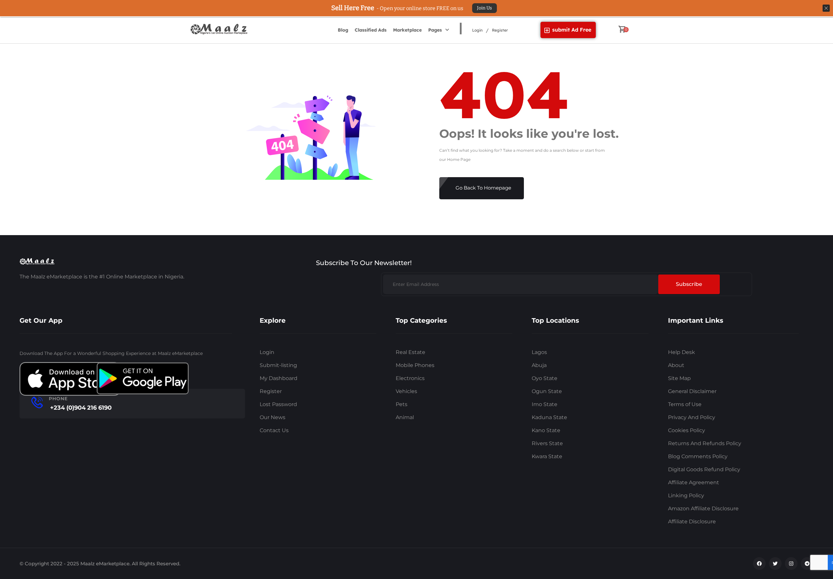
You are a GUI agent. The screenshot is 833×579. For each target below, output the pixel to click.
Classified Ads (371, 30)
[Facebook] (759, 563)
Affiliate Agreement (693, 482)
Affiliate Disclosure (692, 521)
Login (477, 30)
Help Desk (681, 352)
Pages (435, 30)
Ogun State (547, 391)
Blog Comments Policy (698, 456)
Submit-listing (278, 365)
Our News (272, 417)
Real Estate (410, 352)
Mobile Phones (415, 365)
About (676, 365)
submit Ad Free (571, 29)
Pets (401, 404)
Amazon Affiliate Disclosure (703, 508)
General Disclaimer (692, 391)
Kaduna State (549, 417)
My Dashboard (278, 378)
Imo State (544, 404)
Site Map (679, 378)
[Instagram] (791, 563)
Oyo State (544, 378)
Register (500, 30)
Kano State (546, 430)
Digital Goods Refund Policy (704, 469)
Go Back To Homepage (483, 188)
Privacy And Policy (691, 417)
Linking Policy (686, 495)
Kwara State (547, 456)
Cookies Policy (686, 430)
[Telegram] (807, 563)
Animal (405, 417)
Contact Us (274, 430)
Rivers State (547, 443)
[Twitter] (775, 563)
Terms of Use (685, 404)
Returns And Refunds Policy (704, 443)
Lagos (539, 352)
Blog (343, 30)
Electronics (410, 378)
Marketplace (407, 30)
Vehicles (406, 391)
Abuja (539, 365)
